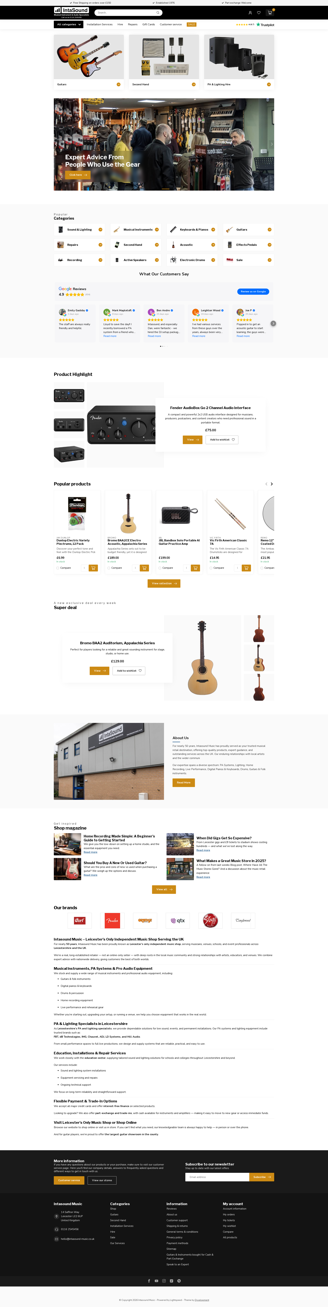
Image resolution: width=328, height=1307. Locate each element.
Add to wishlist (220, 439)
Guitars (114, 1214)
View (190, 439)
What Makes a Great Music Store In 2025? (231, 861)
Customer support (177, 1220)
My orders (229, 1214)
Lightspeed (176, 1300)
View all (161, 889)
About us (172, 1214)
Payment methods (177, 1243)
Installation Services (100, 24)
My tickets (229, 1220)
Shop (113, 1208)
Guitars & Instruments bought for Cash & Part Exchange (190, 1257)
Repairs (133, 24)
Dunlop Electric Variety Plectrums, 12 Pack (73, 542)
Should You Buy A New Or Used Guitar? (115, 863)
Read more (90, 852)
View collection (162, 583)
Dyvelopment (202, 1300)
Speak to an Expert (178, 1264)
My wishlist (229, 1226)
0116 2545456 (70, 1229)
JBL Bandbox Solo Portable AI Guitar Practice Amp (179, 542)
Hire (120, 24)
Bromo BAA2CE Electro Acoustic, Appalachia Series (127, 542)
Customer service (171, 24)
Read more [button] (110, 336)
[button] (54, 323)
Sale (112, 1237)
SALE (191, 24)
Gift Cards (148, 24)
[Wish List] (259, 12)
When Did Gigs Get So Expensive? (224, 838)
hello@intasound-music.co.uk (77, 1239)
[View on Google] (62, 312)
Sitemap (171, 1249)
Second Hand (118, 1220)
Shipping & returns (177, 1226)
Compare (65, 567)
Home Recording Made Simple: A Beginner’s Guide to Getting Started (119, 838)
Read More (183, 782)
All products (230, 1237)
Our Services (117, 1243)
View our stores (102, 1180)
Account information (234, 1208)
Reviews (172, 1208)
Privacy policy (174, 1237)
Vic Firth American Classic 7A (228, 542)
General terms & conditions (182, 1231)
